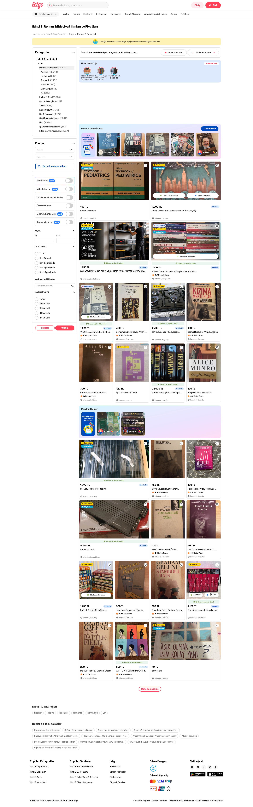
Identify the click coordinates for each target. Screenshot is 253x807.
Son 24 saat (45, 258)
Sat (215, 5)
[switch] (69, 180)
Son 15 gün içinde (48, 272)
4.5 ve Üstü (45, 318)
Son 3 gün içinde (47, 263)
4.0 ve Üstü (45, 313)
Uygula (64, 328)
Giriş (197, 5)
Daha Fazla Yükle (150, 689)
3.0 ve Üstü (45, 303)
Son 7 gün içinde (47, 267)
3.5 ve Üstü (45, 308)
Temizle (45, 328)
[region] (150, 74)
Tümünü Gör (211, 64)
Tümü (42, 253)
